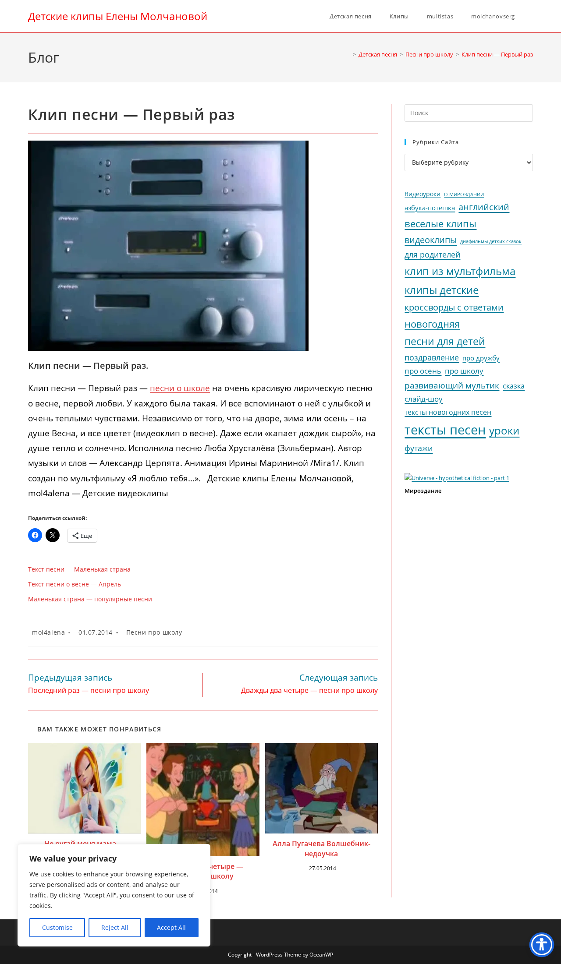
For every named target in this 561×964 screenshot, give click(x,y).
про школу (464, 371)
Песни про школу (154, 632)
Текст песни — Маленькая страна (79, 569)
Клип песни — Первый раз (497, 54)
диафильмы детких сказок (491, 241)
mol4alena (48, 632)
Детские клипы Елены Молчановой (117, 16)
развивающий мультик (452, 385)
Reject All (114, 927)
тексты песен (445, 429)
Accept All (171, 927)
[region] (114, 895)
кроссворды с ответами (454, 307)
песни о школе (180, 388)
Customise (57, 927)
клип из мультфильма (460, 271)
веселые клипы (440, 223)
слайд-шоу (424, 399)
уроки (504, 431)
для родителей (432, 254)
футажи (419, 448)
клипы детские (442, 289)
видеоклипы (431, 240)
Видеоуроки (422, 194)
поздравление (432, 357)
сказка (514, 386)
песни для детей (445, 341)
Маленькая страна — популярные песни (90, 599)
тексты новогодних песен (448, 412)
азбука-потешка (430, 207)
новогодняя (432, 324)
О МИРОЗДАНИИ (464, 194)
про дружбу (481, 357)
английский (483, 207)
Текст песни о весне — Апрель (74, 584)
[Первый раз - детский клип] (168, 245)
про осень (423, 371)
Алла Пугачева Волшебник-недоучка (321, 848)
